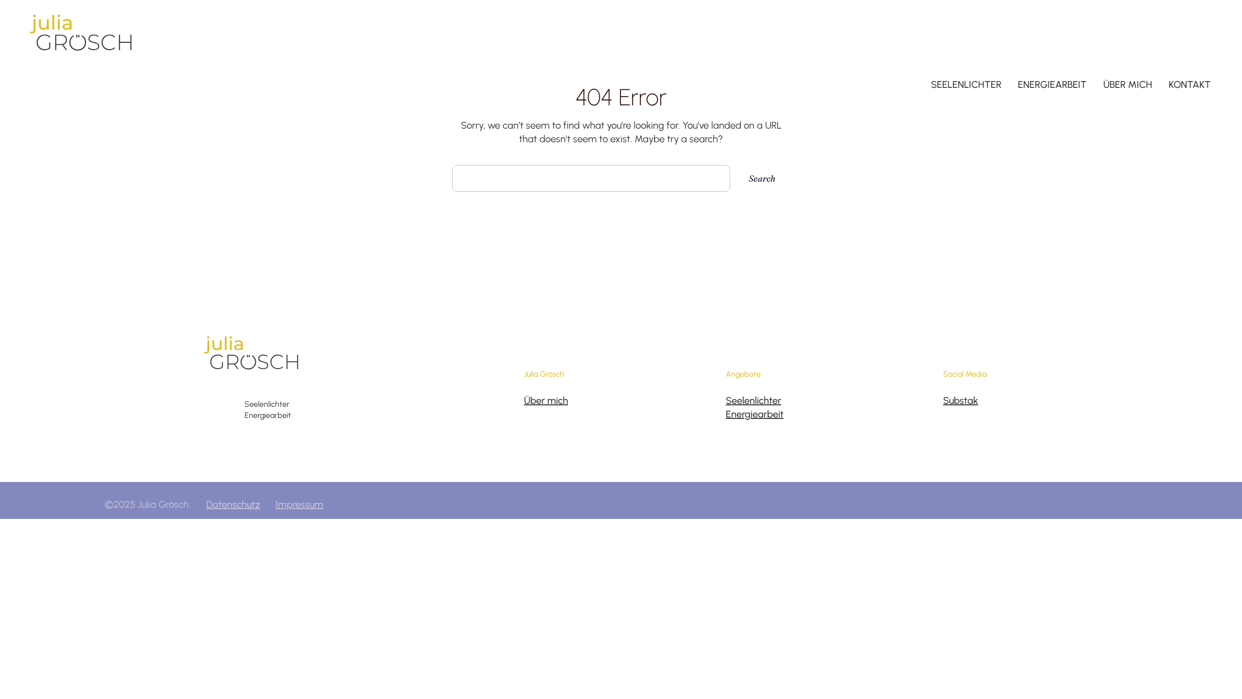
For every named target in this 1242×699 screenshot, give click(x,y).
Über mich (546, 400)
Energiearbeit (755, 414)
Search (762, 178)
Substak (960, 400)
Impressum (299, 504)
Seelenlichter (753, 400)
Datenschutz (233, 504)
